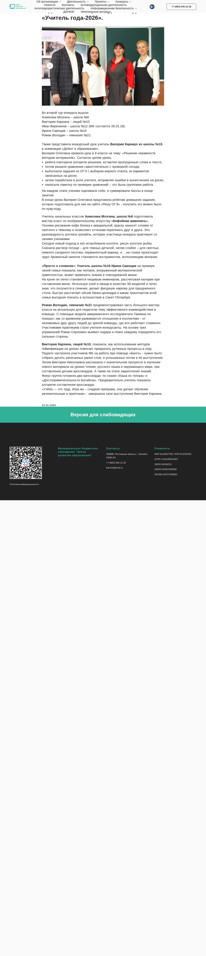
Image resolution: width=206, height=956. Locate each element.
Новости (49, 5)
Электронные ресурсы (96, 11)
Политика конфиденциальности (24, 484)
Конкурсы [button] (122, 1)
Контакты (68, 5)
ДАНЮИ (68, 11)
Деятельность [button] (76, 1)
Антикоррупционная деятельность (104, 5)
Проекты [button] (101, 1)
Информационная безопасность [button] (113, 8)
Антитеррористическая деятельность (59, 8)
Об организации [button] (47, 1)
